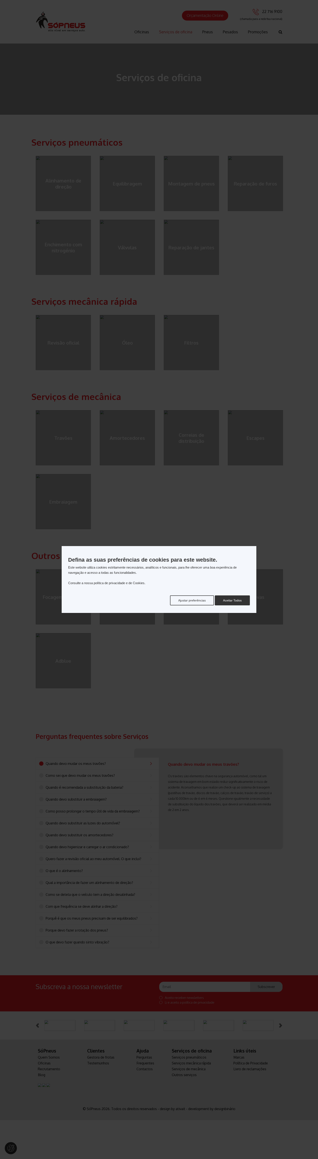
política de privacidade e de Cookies (119, 583)
